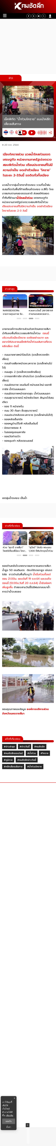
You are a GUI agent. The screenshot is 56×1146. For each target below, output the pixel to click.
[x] (33, 16)
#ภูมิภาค (8, 760)
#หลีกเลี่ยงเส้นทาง (13, 766)
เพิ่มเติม (9, 1115)
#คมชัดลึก (39, 746)
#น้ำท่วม (31, 753)
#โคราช (44, 753)
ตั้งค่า (8, 1127)
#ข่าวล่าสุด (9, 746)
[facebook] (28, 16)
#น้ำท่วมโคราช (34, 766)
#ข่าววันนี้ (25, 746)
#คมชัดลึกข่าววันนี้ (26, 760)
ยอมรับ (9, 1121)
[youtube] (38, 16)
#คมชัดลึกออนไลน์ (13, 753)
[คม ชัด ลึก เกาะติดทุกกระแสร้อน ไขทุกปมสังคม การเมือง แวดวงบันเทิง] (28, 6)
